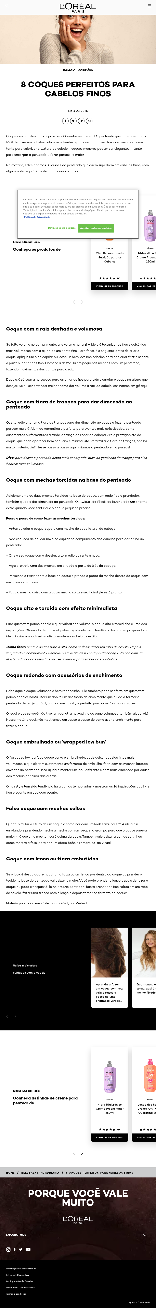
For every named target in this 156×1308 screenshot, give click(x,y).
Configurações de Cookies (19, 1281)
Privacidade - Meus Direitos (20, 1287)
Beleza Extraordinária (78, 69)
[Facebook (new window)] (15, 1249)
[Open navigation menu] (149, 5)
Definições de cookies (62, 227)
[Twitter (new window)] (20, 1249)
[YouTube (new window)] (28, 1249)
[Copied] (81, 121)
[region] (78, 214)
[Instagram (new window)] (8, 1249)
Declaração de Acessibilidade (21, 1268)
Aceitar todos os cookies (96, 228)
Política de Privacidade (17, 1275)
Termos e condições (16, 1294)
